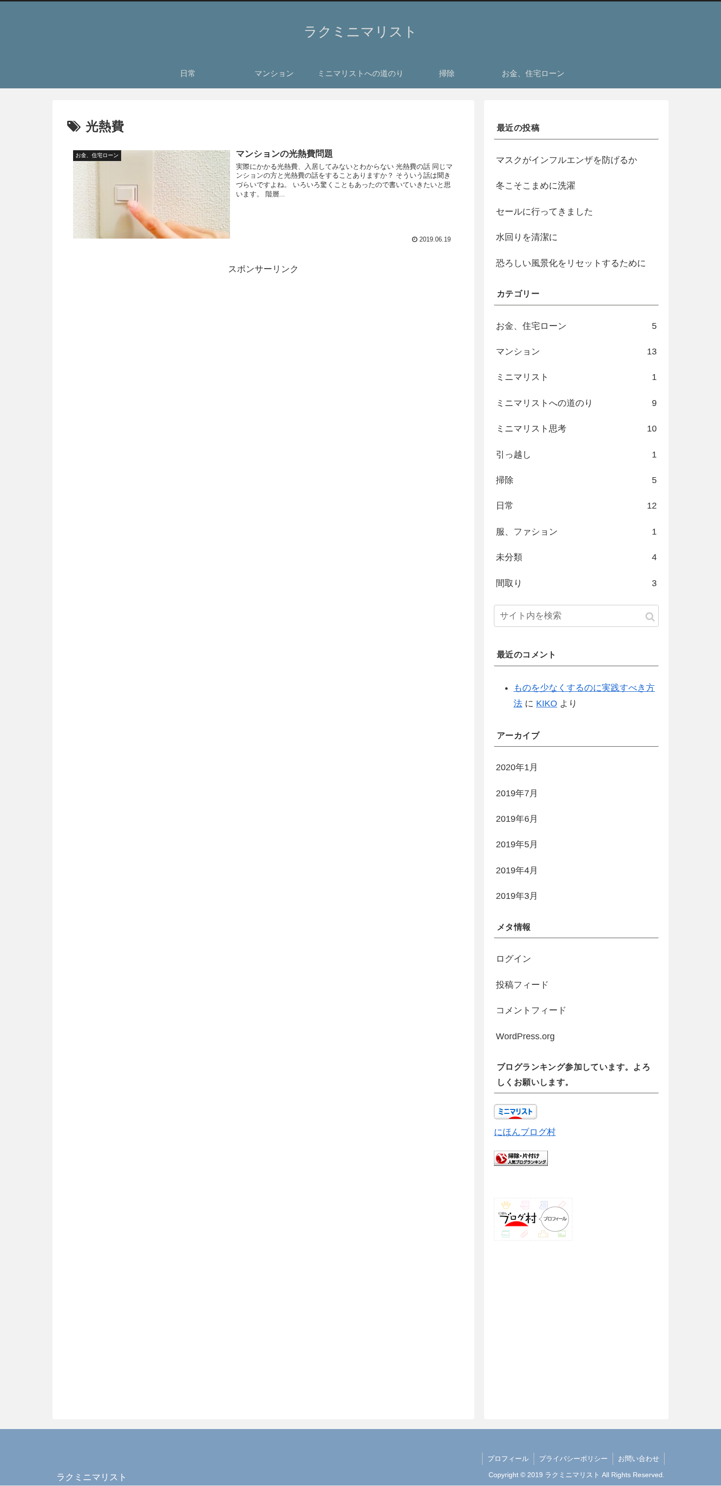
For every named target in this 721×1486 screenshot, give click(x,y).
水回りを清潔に (527, 237)
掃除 (576, 480)
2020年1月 (517, 767)
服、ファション (576, 532)
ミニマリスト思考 (576, 428)
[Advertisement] (263, 346)
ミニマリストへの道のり (576, 403)
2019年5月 (517, 844)
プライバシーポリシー (573, 1458)
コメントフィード (531, 1010)
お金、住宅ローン (576, 326)
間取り (576, 583)
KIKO (546, 703)
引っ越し (576, 454)
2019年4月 (517, 870)
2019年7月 (517, 793)
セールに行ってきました (544, 211)
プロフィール (508, 1458)
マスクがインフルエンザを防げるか (566, 160)
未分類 (576, 557)
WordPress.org (525, 1036)
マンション (576, 351)
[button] (650, 617)
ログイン (513, 959)
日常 (576, 506)
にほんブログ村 (525, 1132)
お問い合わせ (638, 1458)
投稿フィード (522, 985)
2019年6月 (517, 819)
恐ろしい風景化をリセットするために (571, 263)
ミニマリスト (576, 377)
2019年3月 (517, 896)
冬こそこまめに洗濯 (535, 185)
